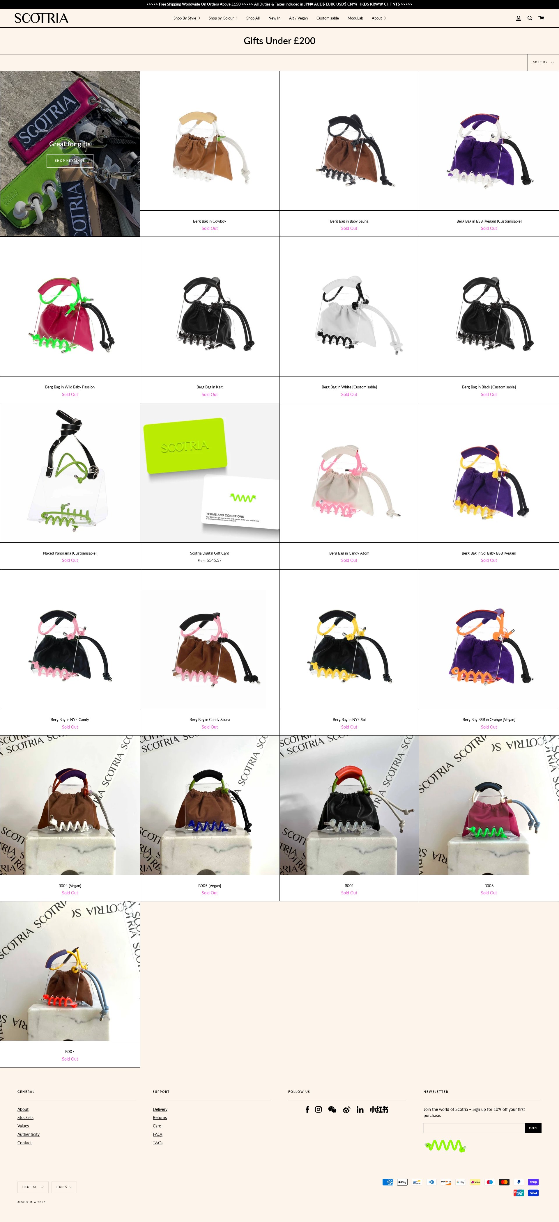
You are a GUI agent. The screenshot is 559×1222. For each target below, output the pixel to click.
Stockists (25, 1117)
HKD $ (61, 1187)
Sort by (541, 62)
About (23, 1109)
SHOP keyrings (70, 160)
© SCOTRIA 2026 (31, 1202)
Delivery (160, 1109)
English (30, 1187)
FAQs (157, 1134)
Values (23, 1125)
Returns (160, 1117)
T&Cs (157, 1142)
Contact (24, 1142)
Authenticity (28, 1134)
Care (157, 1125)
